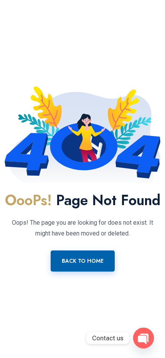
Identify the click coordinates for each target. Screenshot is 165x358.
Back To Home (83, 261)
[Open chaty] (143, 338)
